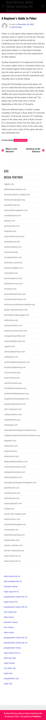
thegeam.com (10, 440)
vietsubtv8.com (11, 273)
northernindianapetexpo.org (16, 393)
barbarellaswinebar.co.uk (15, 189)
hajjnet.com (9, 184)
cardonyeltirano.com (13, 325)
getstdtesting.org (12, 205)
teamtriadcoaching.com (14, 535)
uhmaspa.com (10, 289)
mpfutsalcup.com (12, 498)
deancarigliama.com (13, 477)
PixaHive (36, 716)
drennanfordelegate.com (15, 524)
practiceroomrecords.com (15, 330)
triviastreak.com (11, 529)
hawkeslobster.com (13, 247)
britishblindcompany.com (15, 388)
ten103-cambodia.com (14, 550)
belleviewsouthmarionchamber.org (19, 304)
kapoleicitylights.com (13, 268)
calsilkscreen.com (12, 493)
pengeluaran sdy (11, 678)
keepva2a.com (10, 451)
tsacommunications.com (15, 467)
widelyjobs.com (11, 357)
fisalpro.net (9, 508)
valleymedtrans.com (13, 414)
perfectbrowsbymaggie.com (16, 315)
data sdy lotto (10, 658)
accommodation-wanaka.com (17, 194)
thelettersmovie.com (13, 283)
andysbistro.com (11, 456)
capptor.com (9, 346)
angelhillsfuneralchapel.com (16, 399)
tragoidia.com (10, 231)
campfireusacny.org (12, 383)
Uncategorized (20, 140)
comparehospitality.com (14, 336)
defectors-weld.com (13, 262)
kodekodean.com (11, 540)
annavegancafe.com (13, 503)
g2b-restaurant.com (13, 409)
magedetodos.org (12, 419)
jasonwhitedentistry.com (15, 294)
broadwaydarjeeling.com (15, 367)
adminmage (17, 27)
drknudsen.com (11, 446)
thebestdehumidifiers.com (16, 461)
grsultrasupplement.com (15, 404)
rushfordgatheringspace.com (17, 362)
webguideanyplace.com (14, 472)
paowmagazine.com (13, 278)
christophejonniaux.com (14, 351)
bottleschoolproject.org (14, 200)
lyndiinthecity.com (12, 241)
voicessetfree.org (12, 372)
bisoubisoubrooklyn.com (15, 299)
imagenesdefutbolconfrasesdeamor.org (22, 435)
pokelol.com (9, 221)
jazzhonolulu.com (12, 226)
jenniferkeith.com (11, 488)
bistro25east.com (12, 378)
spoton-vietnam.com (13, 545)
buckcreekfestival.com (14, 236)
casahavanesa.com (12, 215)
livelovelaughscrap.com (14, 341)
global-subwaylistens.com (16, 310)
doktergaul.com (11, 425)
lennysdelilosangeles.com (16, 210)
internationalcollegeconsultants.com (20, 430)
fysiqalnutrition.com (13, 257)
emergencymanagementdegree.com (20, 482)
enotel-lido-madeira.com (15, 514)
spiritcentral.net (11, 252)
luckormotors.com (12, 519)
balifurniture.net (11, 320)
